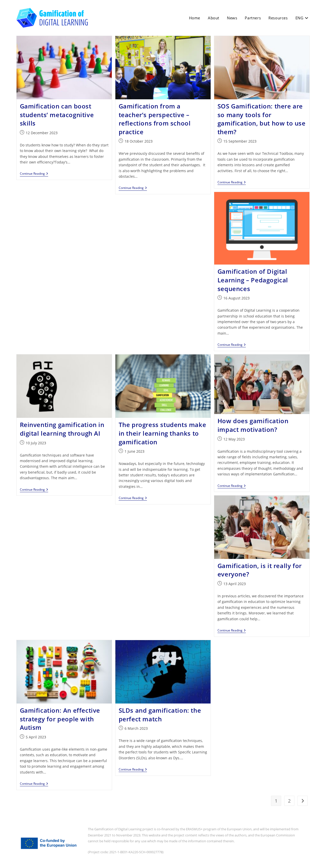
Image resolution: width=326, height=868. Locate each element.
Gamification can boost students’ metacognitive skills (57, 114)
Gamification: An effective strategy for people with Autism (60, 719)
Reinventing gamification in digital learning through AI (62, 428)
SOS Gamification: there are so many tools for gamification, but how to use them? (262, 119)
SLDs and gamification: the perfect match (160, 714)
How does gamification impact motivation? (253, 425)
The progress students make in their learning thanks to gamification (162, 433)
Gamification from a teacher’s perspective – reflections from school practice (155, 119)
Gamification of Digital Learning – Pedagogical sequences (253, 280)
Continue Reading (34, 174)
